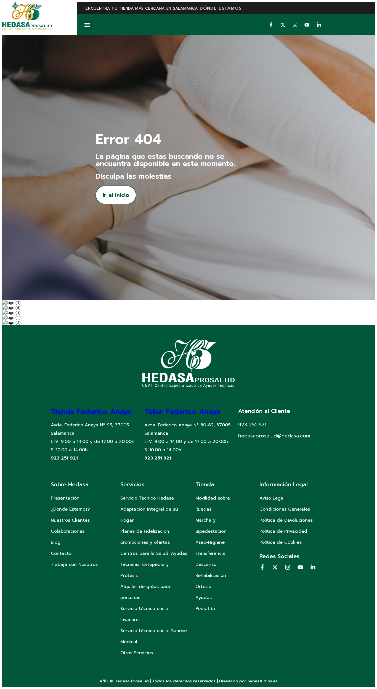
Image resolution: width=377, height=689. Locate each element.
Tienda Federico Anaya (91, 411)
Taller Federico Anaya (182, 411)
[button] (87, 24)
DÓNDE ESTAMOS (221, 8)
